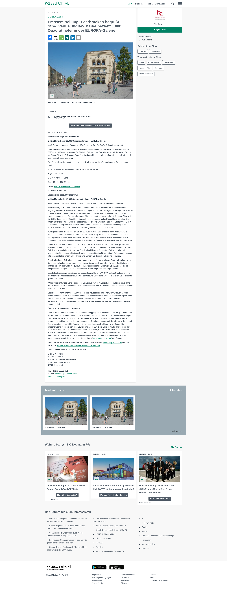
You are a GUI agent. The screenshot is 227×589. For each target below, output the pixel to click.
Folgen (157, 30)
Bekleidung (168, 62)
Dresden (142, 51)
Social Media (97, 583)
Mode (141, 62)
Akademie (125, 578)
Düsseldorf (155, 51)
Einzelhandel (153, 62)
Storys (130, 4)
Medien (145, 531)
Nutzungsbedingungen (101, 578)
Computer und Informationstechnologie (158, 536)
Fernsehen (146, 540)
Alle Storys (158, 24)
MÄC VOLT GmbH (103, 539)
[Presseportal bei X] (62, 575)
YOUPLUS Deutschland (106, 534)
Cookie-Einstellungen (159, 580)
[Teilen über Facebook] (50, 37)
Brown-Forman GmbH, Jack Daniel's (111, 526)
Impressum (96, 575)
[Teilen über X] (55, 37)
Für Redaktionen (128, 575)
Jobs (152, 578)
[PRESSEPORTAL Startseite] (57, 3)
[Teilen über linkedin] (72, 37)
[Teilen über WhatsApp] (61, 37)
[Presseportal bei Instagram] (66, 575)
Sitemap (124, 583)
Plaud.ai (99, 547)
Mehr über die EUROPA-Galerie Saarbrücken (90, 125)
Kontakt (153, 575)
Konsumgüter (144, 68)
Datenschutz (97, 580)
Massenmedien (148, 544)
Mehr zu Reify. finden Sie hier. (113, 495)
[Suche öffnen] (172, 3)
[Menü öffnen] (180, 3)
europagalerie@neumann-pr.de (67, 186)
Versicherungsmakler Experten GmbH (111, 551)
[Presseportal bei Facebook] (59, 575)
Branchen (146, 548)
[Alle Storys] (159, 19)
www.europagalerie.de (112, 343)
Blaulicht (139, 4)
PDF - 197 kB (72, 117)
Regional (149, 4)
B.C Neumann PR (55, 17)
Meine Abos (160, 4)
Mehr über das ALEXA (67, 495)
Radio (144, 527)
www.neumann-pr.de (56, 377)
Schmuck (159, 68)
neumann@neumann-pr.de (66, 374)
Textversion (126, 580)
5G (143, 519)
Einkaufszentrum (146, 74)
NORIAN (99, 543)
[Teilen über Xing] (67, 37)
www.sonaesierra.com (102, 338)
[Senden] (78, 37)
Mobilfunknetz (148, 523)
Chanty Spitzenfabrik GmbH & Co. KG (111, 530)
